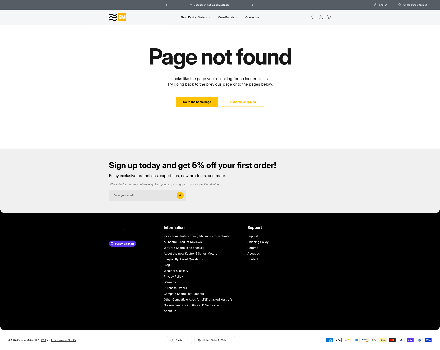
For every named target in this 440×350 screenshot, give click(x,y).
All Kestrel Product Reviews (183, 242)
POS (43, 340)
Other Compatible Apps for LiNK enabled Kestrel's (198, 299)
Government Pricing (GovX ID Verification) (193, 305)
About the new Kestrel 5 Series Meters (190, 253)
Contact (252, 259)
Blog (167, 265)
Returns (252, 248)
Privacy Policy (173, 276)
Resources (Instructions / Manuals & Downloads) (197, 236)
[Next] (252, 5)
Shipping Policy (257, 242)
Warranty (170, 282)
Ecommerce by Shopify (63, 340)
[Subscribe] (180, 195)
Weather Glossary (176, 271)
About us (170, 311)
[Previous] (167, 5)
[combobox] (383, 5)
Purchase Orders (175, 288)
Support (252, 236)
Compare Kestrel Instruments (184, 294)
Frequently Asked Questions (183, 259)
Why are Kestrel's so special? (184, 248)
